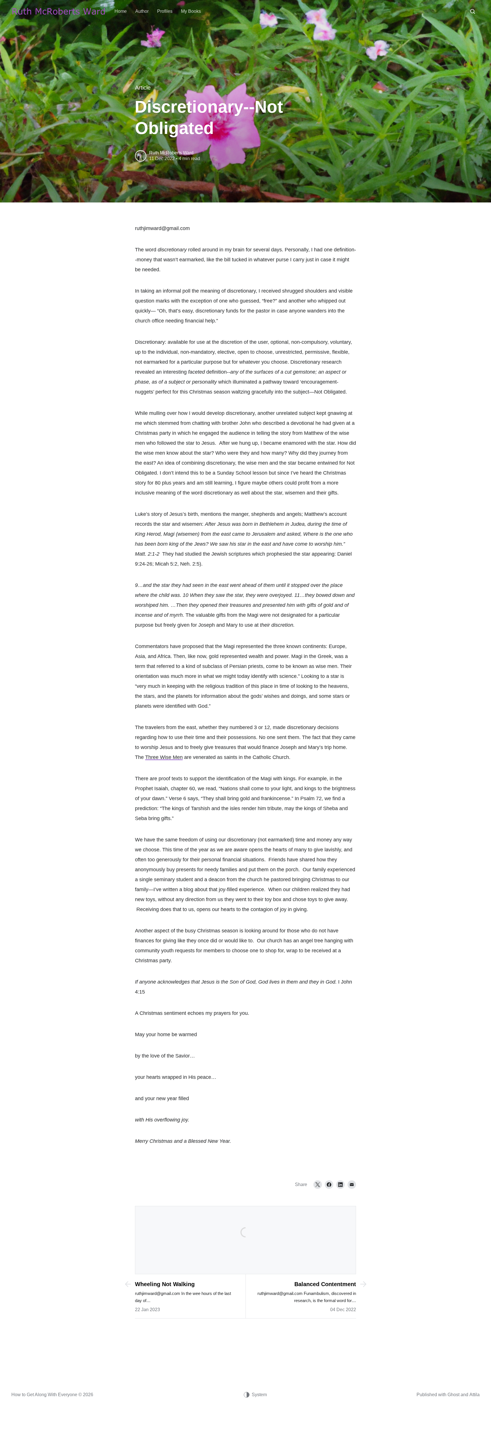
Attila (474, 1394)
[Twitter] (317, 1184)
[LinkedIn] (340, 1184)
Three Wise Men (164, 757)
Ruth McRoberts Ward (171, 152)
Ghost (453, 1394)
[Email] (352, 1184)
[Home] (58, 11)
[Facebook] (329, 1184)
